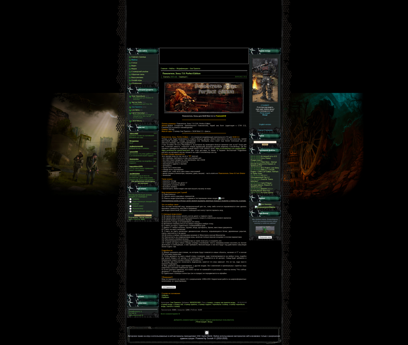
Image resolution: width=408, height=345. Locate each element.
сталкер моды (166, 304)
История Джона (267, 193)
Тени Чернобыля (138, 96)
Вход (210, 322)
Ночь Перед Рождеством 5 (260, 159)
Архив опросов (145, 217)
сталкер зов (178, 304)
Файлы (172, 68)
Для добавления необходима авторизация (143, 182)
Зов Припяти (136, 107)
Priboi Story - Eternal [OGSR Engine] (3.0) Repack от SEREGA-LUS (264, 164)
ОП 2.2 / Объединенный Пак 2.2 (260, 176)
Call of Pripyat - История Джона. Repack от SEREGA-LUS (262, 185)
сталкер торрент (204, 304)
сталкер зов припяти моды (224, 302)
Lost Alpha (135, 110)
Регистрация (201, 322)
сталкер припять (190, 304)
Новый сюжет (137, 206)
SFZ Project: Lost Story (270, 168)
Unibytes (165, 295)
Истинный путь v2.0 (269, 156)
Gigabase (165, 297)
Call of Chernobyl (138, 113)
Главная (164, 68)
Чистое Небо (136, 102)
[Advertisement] (143, 258)
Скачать (166, 77)
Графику (135, 199)
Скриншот (183, 77)
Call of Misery (136, 121)
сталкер (209, 302)
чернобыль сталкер (220, 304)
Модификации (182, 68)
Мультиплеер (137, 208)
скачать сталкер (173, 306)
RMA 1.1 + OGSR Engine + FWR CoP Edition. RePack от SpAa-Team (264, 171)
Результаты (133, 217)
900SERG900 (195, 302)
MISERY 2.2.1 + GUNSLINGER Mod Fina (262, 190)
